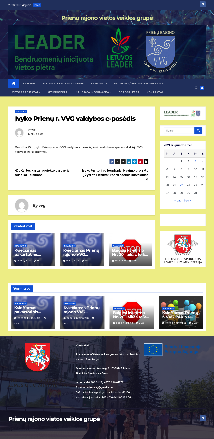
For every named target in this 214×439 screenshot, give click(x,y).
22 (181, 185)
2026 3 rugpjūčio (78, 318)
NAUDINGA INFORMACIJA (93, 92)
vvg (33, 129)
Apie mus (29, 83)
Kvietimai (98, 83)
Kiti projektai (57, 92)
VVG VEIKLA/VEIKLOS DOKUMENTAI (138, 83)
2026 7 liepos (125, 323)
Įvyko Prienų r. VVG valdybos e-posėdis (75, 119)
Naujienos (21, 111)
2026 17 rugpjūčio (29, 318)
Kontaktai (155, 92)
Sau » (187, 200)
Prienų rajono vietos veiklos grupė (107, 17)
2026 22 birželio (176, 323)
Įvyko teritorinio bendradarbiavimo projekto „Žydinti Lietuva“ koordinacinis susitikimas (115, 172)
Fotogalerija (129, 92)
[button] (196, 87)
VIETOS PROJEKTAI (25, 92)
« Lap (177, 200)
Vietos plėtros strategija (63, 83)
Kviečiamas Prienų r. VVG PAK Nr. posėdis (180, 316)
